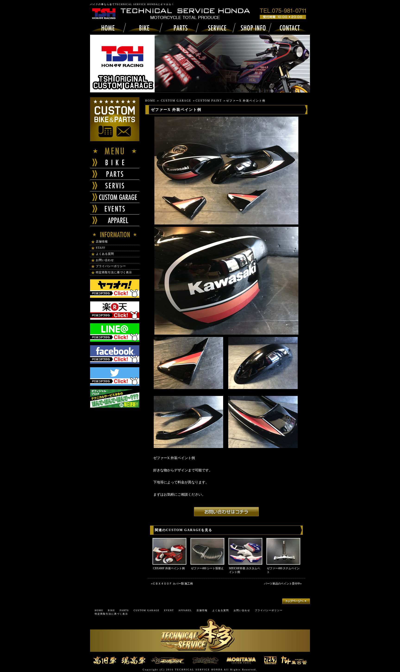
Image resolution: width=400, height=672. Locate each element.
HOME (150, 100)
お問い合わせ (105, 260)
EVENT (169, 610)
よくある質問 (105, 253)
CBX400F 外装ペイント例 (169, 568)
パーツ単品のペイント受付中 (282, 583)
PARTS (124, 610)
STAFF (100, 247)
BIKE (111, 610)
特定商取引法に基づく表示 (114, 272)
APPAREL (185, 610)
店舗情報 (102, 241)
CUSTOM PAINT (209, 100)
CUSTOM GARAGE (176, 100)
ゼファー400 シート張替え (207, 568)
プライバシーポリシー (111, 266)
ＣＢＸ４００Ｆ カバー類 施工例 (173, 583)
